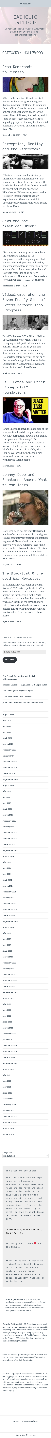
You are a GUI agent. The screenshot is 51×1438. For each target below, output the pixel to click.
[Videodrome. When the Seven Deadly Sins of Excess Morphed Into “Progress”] (25, 329)
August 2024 (8, 856)
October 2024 (9, 844)
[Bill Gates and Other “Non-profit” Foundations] (25, 422)
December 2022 (10, 974)
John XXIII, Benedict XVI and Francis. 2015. (23, 702)
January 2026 (8, 756)
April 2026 (7, 738)
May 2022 (7, 1016)
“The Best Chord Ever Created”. (18, 696)
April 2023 (7, 951)
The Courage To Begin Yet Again (18, 690)
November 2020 (10, 1122)
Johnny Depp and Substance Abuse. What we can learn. (25, 480)
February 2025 (9, 821)
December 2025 (10, 761)
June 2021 (7, 1081)
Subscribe (9, 659)
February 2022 (9, 1033)
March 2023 (8, 956)
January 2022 (8, 1039)
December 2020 (10, 1116)
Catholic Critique (25, 19)
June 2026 (7, 726)
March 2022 (8, 1028)
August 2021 (8, 1069)
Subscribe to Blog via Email (18, 638)
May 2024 (7, 874)
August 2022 (8, 998)
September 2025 (10, 779)
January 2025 (8, 826)
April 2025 (7, 809)
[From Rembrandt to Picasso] (25, 91)
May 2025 (7, 803)
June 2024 (7, 868)
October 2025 (9, 773)
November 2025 (10, 767)
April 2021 (7, 1093)
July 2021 (6, 1075)
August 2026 (8, 714)
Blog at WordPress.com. (25, 1435)
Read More (9, 129)
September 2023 (10, 921)
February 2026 (9, 750)
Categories (7, 1152)
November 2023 (10, 909)
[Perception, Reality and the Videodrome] (25, 168)
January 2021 (8, 1110)
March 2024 (8, 886)
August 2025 (8, 785)
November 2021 (10, 1051)
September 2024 (10, 850)
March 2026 (8, 744)
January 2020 (8, 1134)
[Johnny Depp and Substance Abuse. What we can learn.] (25, 524)
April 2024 (7, 880)
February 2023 (9, 962)
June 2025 (7, 797)
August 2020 (8, 1128)
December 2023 (10, 903)
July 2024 (6, 862)
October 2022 (9, 986)
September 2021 (10, 1063)
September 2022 (10, 992)
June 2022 (7, 1010)
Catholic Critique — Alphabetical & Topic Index (25, 684)
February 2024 (9, 891)
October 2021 (9, 1057)
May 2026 (7, 732)
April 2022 (7, 1021)
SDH (25, 135)
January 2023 (8, 968)
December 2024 (10, 832)
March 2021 (8, 1098)
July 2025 (6, 791)
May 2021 (7, 1087)
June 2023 (7, 939)
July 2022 (6, 1004)
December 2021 (10, 1045)
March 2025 (8, 815)
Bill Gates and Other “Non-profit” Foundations (24, 387)
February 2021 (9, 1104)
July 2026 (6, 720)
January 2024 (8, 897)
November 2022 (10, 980)
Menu (27, 3)
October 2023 (9, 915)
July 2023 (6, 933)
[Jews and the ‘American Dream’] (25, 245)
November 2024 (10, 838)
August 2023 (8, 927)
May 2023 (7, 945)
